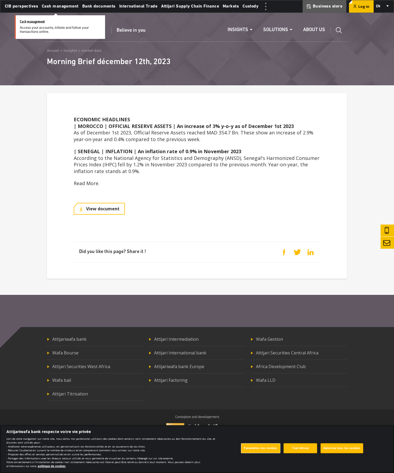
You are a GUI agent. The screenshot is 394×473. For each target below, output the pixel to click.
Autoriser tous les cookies (342, 448)
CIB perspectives (21, 6)
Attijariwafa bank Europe (179, 366)
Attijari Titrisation (70, 394)
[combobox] (382, 6)
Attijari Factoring (171, 380)
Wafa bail (61, 380)
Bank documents (99, 6)
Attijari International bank (180, 353)
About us (314, 30)
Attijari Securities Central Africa (287, 353)
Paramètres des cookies (260, 448)
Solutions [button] (275, 30)
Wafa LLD (266, 380)
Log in (363, 6)
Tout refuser (300, 448)
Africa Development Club (281, 366)
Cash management (60, 6)
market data (91, 51)
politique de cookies (52, 466)
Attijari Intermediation (176, 339)
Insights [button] (238, 30)
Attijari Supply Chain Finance (190, 6)
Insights (70, 51)
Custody (250, 6)
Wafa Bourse (65, 353)
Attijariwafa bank (69, 339)
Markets (231, 6)
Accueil (53, 51)
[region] (197, 449)
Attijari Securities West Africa (81, 366)
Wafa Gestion (269, 339)
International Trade (138, 6)
